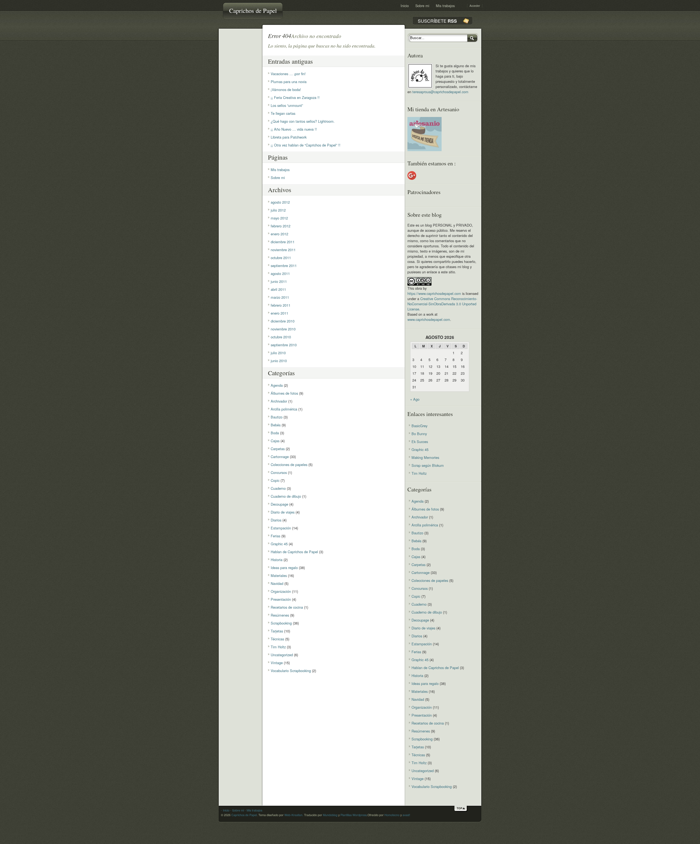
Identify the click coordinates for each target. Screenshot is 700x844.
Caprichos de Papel (253, 10)
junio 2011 (279, 281)
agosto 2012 (280, 202)
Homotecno (391, 815)
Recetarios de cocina (287, 607)
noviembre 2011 (283, 249)
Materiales (279, 575)
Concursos (279, 472)
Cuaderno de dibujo (286, 496)
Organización (281, 591)
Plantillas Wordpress (353, 815)
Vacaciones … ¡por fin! (288, 73)
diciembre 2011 (282, 241)
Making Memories (425, 457)
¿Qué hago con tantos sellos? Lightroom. (303, 121)
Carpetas (278, 448)
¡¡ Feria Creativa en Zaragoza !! (295, 97)
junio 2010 (279, 360)
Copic (275, 480)
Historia (276, 559)
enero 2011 (279, 313)
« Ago (414, 399)
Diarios (276, 520)
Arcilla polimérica (284, 409)
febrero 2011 (280, 305)
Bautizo (276, 417)
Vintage (277, 662)
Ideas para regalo (284, 567)
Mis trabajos (445, 5)
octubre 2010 (281, 336)
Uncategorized (282, 654)
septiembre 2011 (284, 265)
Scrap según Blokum (428, 465)
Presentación (281, 599)
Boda (275, 432)
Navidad (277, 583)
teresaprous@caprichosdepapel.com (440, 91)
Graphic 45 (279, 543)
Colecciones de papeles (289, 464)
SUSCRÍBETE (437, 20)
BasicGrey (419, 425)
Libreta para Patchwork (289, 137)
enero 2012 (279, 233)
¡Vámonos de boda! (286, 89)
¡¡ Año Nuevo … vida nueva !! (294, 129)
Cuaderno (278, 488)
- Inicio (225, 810)
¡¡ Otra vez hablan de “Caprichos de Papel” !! (305, 145)
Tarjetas (277, 631)
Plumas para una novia (289, 81)
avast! (406, 815)
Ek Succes (420, 441)
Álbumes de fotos (284, 393)
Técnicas (277, 638)
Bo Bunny (419, 433)
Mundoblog (330, 815)
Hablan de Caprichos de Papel (294, 551)
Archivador (279, 401)
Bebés (276, 424)
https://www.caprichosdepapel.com (434, 293)
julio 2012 (278, 210)
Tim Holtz (278, 646)
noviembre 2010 (283, 329)
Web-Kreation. (293, 815)
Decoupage (279, 504)
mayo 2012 (279, 218)
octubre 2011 (281, 257)
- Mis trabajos (253, 810)
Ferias (275, 535)
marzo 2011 (280, 297)
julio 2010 (278, 352)
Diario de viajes (282, 512)
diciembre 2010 (282, 321)
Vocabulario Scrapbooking (291, 670)
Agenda (277, 385)
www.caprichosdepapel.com (428, 319)
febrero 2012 (280, 225)
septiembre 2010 (284, 344)
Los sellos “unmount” (287, 105)
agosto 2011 (280, 273)
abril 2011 (278, 289)
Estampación (281, 528)
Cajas (275, 440)
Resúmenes (280, 615)
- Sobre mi (236, 810)
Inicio (405, 5)
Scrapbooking (281, 623)
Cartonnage (280, 456)
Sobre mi (422, 5)
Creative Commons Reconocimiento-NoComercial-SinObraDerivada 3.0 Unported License (442, 304)
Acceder (474, 6)
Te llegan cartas (283, 113)
